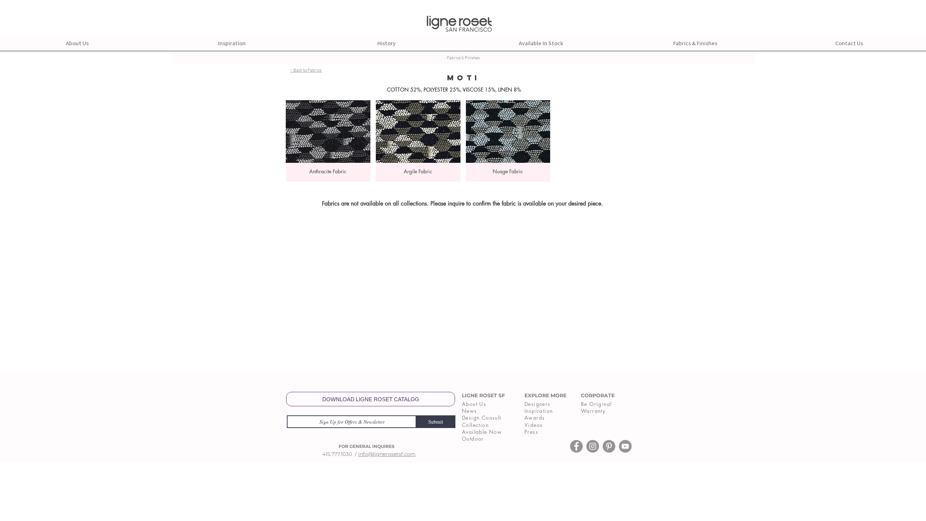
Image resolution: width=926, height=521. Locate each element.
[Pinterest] (609, 446)
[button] (328, 141)
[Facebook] (576, 446)
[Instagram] (592, 446)
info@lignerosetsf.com (387, 454)
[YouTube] (625, 446)
